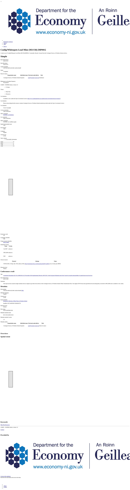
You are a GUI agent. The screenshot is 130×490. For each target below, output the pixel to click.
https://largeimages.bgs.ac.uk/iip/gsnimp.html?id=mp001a (37, 263)
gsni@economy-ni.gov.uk (33, 77)
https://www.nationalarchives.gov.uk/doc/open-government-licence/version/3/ (43, 98)
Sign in (5, 46)
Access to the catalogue (6, 476)
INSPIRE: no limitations (8, 114)
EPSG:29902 (6, 242)
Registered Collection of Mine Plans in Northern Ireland (15, 301)
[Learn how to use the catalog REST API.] (3, 488)
